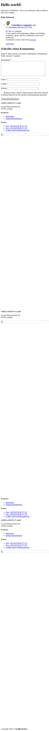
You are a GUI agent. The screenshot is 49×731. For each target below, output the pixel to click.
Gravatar (32, 40)
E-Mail (4, 84)
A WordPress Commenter (21, 25)
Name (4, 79)
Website (4, 88)
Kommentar (6, 60)
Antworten (10, 44)
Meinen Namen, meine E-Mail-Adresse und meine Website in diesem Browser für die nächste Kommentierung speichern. (24, 94)
